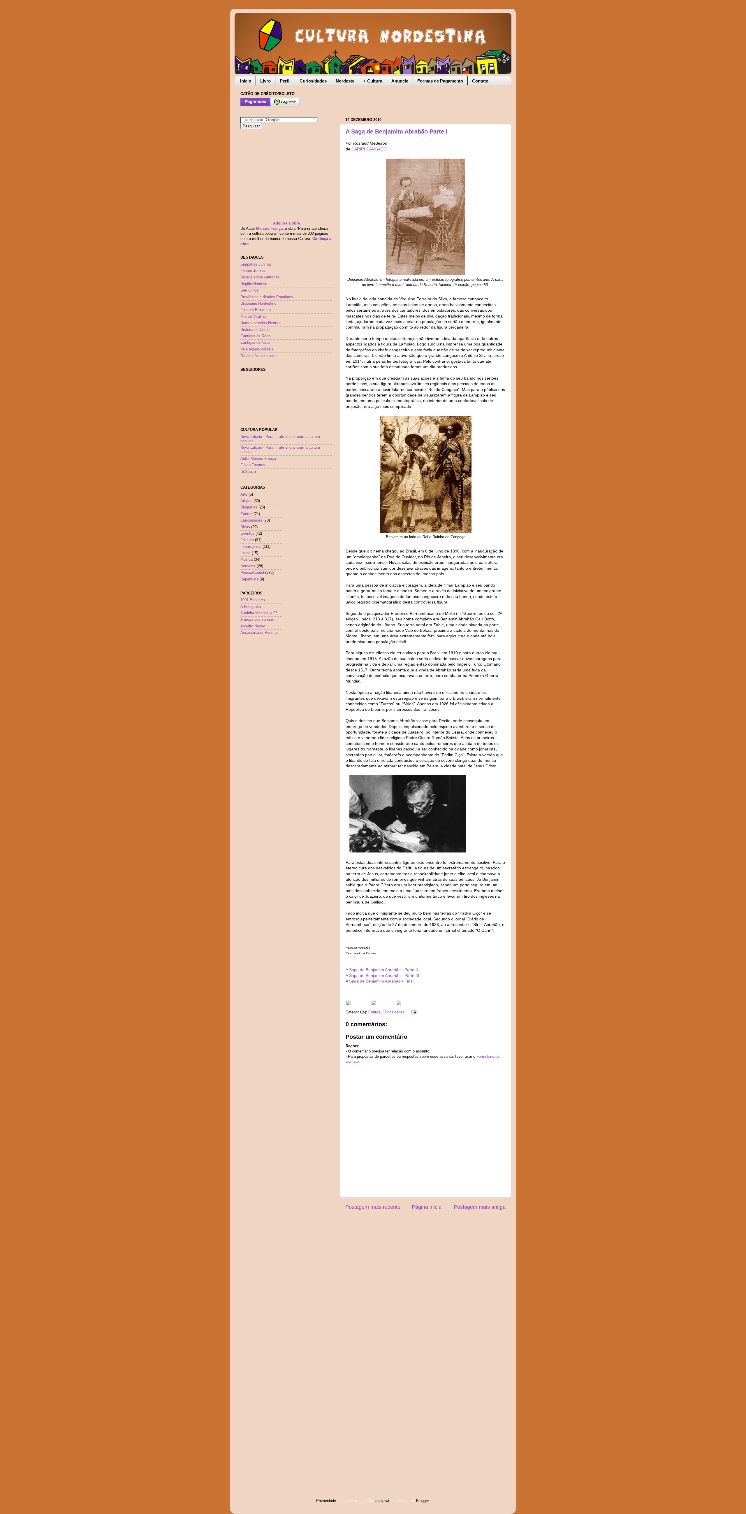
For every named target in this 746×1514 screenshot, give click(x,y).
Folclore (247, 540)
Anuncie (399, 80)
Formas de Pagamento (440, 80)
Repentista (249, 579)
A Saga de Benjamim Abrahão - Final (380, 981)
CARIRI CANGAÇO (369, 149)
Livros (245, 553)
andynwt (382, 1501)
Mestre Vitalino (253, 317)
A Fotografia (250, 607)
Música (246, 559)
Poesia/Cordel (252, 573)
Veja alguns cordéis (256, 349)
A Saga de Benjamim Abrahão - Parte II (382, 969)
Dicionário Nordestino (258, 303)
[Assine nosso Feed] (348, 1004)
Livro (265, 80)
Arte (243, 494)
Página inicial (427, 1207)
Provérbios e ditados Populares (266, 297)
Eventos (247, 533)
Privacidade (326, 1501)
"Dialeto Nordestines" (258, 356)
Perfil (285, 80)
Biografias (248, 507)
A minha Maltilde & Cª (258, 613)
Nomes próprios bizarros (260, 323)
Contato (480, 80)
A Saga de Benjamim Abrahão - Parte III (382, 975)
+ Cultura (372, 80)
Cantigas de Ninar (255, 343)
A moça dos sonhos (257, 619)
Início (245, 80)
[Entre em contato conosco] (399, 1004)
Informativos (250, 547)
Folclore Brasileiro (255, 310)
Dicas (245, 527)
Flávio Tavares (252, 465)
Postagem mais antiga (480, 1207)
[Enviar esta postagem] (412, 1012)
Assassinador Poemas (259, 633)
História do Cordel (255, 330)
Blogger (422, 1501)
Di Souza (248, 472)
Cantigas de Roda (255, 336)
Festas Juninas (253, 271)
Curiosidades (313, 80)
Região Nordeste (254, 284)
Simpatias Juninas (256, 264)
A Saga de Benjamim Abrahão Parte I (397, 131)
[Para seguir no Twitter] (374, 1004)
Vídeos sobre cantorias (259, 277)
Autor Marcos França (258, 459)
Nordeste (345, 80)
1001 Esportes (252, 600)
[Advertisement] (413, 98)
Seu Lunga (249, 290)
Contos (374, 1012)
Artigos (246, 501)
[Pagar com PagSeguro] (270, 105)
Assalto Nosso (252, 626)
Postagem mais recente (372, 1207)
